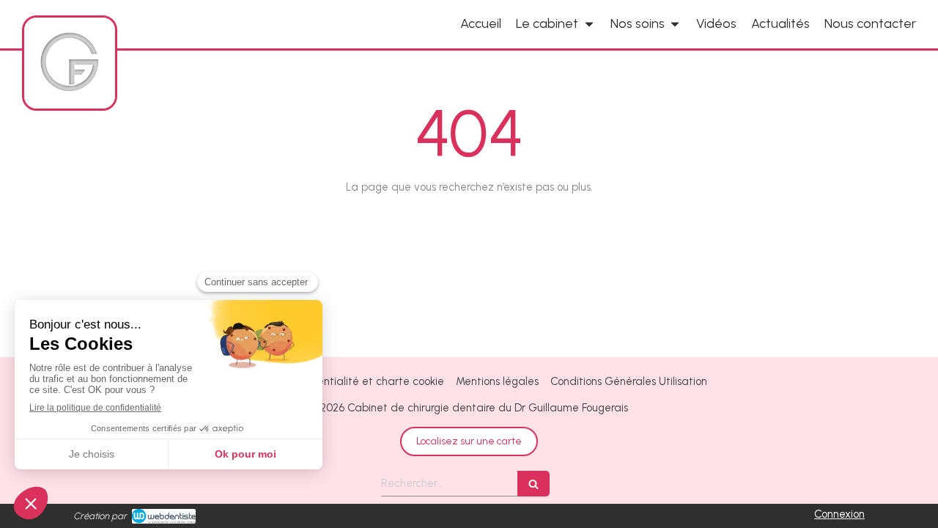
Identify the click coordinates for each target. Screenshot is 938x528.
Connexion (839, 514)
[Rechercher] (533, 483)
